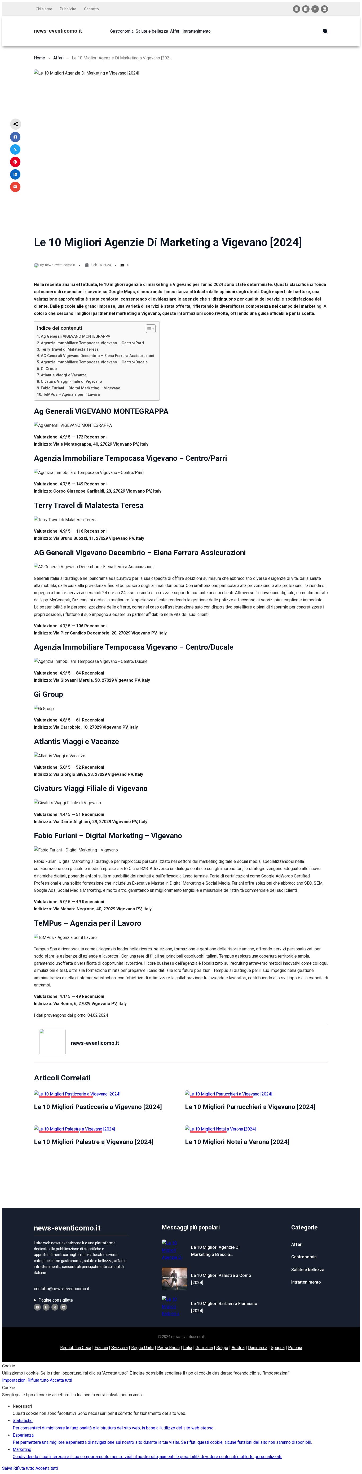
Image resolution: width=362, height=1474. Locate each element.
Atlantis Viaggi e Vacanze (63, 375)
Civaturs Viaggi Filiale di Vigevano (71, 381)
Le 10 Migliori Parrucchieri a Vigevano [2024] (250, 1107)
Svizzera (119, 1347)
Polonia (295, 1347)
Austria (238, 1347)
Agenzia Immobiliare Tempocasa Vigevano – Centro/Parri (92, 343)
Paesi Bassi (168, 1347)
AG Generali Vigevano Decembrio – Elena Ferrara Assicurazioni (97, 356)
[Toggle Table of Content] (148, 328)
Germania (204, 1347)
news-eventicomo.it (58, 31)
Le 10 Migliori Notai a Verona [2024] (237, 1142)
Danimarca (257, 1347)
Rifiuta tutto (39, 1380)
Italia (187, 1347)
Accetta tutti (61, 1380)
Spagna (278, 1347)
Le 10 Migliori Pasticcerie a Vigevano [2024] (98, 1107)
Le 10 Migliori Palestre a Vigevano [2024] (93, 1142)
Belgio (222, 1347)
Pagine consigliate (55, 1300)
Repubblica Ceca (75, 1347)
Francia (101, 1347)
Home (39, 57)
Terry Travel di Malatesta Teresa (70, 349)
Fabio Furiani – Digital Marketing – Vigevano (80, 388)
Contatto (91, 9)
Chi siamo (44, 9)
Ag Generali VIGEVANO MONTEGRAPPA (75, 336)
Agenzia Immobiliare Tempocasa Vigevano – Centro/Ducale (94, 362)
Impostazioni (15, 1380)
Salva (7, 1468)
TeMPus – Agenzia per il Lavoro (71, 394)
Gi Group (49, 369)
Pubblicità (68, 9)
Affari (58, 57)
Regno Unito (142, 1347)
